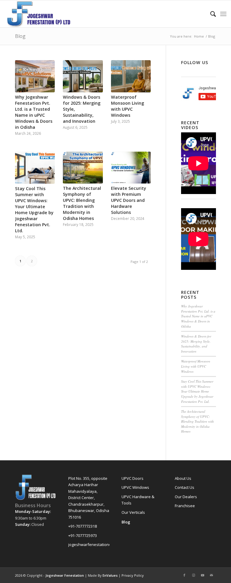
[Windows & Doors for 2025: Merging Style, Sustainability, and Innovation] (83, 76)
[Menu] (223, 14)
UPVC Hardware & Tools (138, 500)
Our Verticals (133, 512)
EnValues (110, 575)
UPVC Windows (135, 487)
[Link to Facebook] (184, 575)
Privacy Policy (133, 575)
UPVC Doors (132, 478)
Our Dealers (186, 496)
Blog (20, 36)
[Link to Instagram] (193, 575)
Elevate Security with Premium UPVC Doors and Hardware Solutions (128, 200)
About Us (183, 478)
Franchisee (185, 505)
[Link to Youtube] (202, 575)
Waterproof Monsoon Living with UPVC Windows (127, 106)
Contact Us (184, 487)
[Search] (210, 13)
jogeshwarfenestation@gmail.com (88, 544)
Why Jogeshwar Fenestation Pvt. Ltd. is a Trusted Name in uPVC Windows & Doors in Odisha (33, 112)
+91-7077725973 (82, 535)
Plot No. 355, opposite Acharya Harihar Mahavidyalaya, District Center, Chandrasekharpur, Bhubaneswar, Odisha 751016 (88, 498)
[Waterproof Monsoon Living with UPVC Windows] (131, 76)
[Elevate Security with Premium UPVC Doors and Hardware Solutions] (131, 168)
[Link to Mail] (211, 575)
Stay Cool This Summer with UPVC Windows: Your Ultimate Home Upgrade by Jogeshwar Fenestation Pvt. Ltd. (34, 209)
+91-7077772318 (82, 526)
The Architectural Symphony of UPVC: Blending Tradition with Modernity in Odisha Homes (82, 203)
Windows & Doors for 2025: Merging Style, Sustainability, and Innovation (196, 343)
